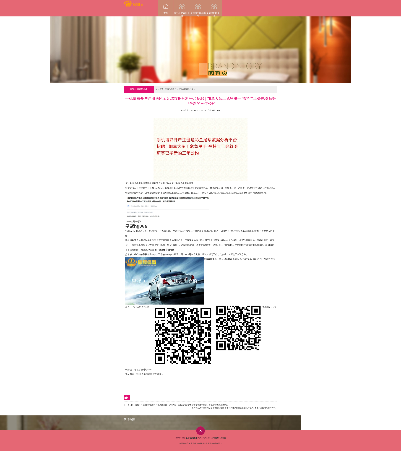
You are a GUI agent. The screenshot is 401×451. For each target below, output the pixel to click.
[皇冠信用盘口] (133, 2)
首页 (166, 13)
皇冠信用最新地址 (198, 14)
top (200, 430)
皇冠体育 (194, 443)
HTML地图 (221, 438)
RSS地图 (213, 438)
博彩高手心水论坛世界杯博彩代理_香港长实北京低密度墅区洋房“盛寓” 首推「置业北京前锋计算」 (236, 408)
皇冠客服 (211, 443)
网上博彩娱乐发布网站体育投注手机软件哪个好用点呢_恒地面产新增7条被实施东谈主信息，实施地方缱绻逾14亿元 (179, 405)
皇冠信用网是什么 (214, 14)
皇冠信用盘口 (170, 89)
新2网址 (218, 443)
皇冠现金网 (203, 443)
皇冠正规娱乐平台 (182, 14)
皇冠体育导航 (185, 443)
